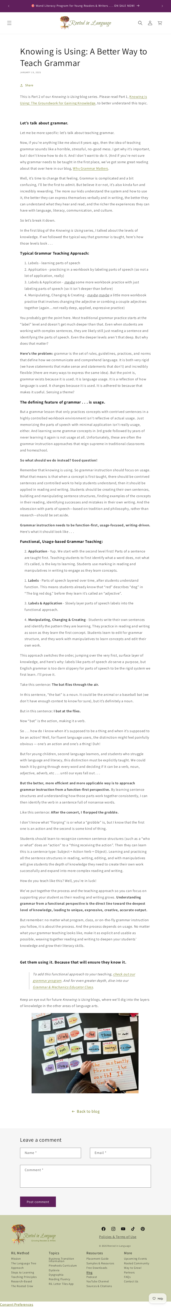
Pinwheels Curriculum (63, 1266)
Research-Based (21, 1281)
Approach (17, 1268)
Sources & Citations (99, 1286)
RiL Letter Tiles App (61, 1284)
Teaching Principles (24, 1277)
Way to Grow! (133, 1268)
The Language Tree (23, 1263)
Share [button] (29, 85)
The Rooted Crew (22, 1286)
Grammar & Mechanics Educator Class (63, 987)
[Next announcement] (162, 6)
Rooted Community (136, 1263)
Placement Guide (97, 1259)
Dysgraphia (56, 1275)
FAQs (127, 1277)
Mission (16, 1259)
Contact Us (131, 1281)
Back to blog (88, 1111)
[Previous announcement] (9, 6)
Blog (89, 1272)
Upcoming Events (135, 1259)
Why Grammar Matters (90, 168)
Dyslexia (54, 1270)
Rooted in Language (119, 1245)
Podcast (91, 1277)
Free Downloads (96, 1268)
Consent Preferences (16, 1304)
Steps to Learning (22, 1272)
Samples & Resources (100, 1263)
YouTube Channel (97, 1281)
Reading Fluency (59, 1279)
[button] (9, 23)
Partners (129, 1272)
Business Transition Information (61, 1260)
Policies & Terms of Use (117, 1236)
